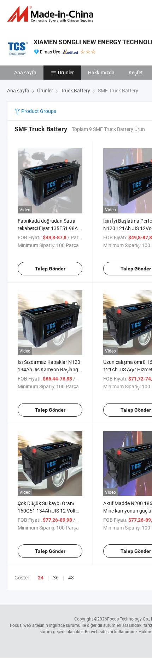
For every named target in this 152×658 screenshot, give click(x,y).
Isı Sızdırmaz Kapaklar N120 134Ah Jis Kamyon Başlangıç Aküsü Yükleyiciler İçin (50, 369)
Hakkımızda (101, 72)
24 (40, 577)
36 (56, 577)
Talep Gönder (50, 268)
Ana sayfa (25, 72)
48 (71, 577)
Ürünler (66, 72)
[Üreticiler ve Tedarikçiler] (51, 14)
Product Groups (38, 111)
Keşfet (136, 72)
